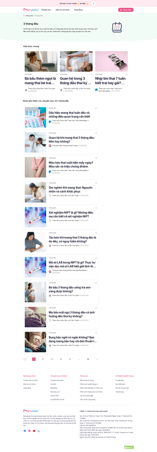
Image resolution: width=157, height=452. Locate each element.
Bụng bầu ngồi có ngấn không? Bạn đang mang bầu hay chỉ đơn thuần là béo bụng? (72, 340)
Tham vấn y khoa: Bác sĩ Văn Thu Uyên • (66, 245)
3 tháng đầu (38, 16)
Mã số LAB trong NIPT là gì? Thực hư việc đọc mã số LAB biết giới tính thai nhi (72, 265)
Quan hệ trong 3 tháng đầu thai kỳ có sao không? (76, 80)
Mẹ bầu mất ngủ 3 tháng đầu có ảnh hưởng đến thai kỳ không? (72, 314)
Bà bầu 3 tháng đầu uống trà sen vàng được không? (69, 289)
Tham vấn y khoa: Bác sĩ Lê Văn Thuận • (66, 195)
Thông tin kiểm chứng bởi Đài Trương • (65, 145)
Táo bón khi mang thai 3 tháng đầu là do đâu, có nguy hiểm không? (72, 239)
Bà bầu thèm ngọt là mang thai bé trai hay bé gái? (40, 80)
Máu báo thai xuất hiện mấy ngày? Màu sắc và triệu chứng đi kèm (71, 164)
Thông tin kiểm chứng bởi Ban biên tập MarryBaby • (70, 270)
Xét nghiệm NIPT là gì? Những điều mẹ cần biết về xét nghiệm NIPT (71, 214)
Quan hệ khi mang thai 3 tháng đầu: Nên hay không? (72, 139)
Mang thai (29, 16)
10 (88, 359)
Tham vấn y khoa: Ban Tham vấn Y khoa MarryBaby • (70, 120)
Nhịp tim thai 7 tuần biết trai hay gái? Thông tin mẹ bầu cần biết (110, 80)
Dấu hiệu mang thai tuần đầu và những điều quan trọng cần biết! (69, 114)
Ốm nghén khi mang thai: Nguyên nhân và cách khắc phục (70, 189)
